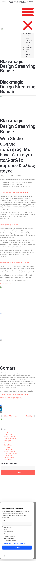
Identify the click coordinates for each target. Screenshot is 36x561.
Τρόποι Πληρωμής (9, 436)
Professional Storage (9, 536)
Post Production (8, 532)
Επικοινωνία (30, 52)
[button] (27, 19)
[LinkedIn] (18, 409)
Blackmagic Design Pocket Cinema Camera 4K (14, 192)
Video (5, 529)
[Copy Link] (18, 412)
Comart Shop (28, 55)
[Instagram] (5, 477)
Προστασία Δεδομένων (11, 439)
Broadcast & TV (8, 527)
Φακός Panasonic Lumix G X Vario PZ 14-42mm (14, 263)
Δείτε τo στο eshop (5, 284)
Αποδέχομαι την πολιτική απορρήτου (15, 543)
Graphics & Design (9, 538)
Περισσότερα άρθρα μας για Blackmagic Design (14, 394)
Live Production (28, 39)
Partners (28, 47)
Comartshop (8, 445)
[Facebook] (18, 405)
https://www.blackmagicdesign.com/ (11, 398)
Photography (7, 534)
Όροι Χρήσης (8, 441)
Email (3, 520)
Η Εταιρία (7, 432)
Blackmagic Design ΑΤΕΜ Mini (9, 225)
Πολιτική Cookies (9, 443)
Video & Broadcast (28, 35)
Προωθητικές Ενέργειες (10, 541)
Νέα (27, 49)
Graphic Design (28, 44)
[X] (18, 407)
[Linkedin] (3, 477)
